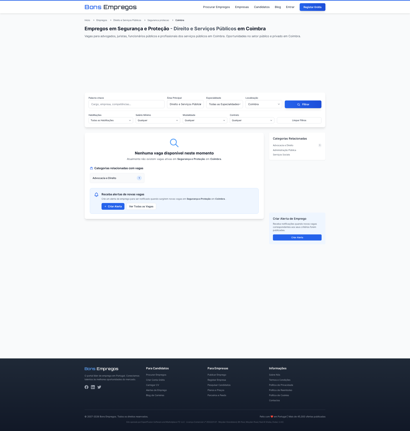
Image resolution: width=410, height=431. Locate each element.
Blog (278, 7)
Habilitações (95, 115)
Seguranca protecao (158, 20)
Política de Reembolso (280, 390)
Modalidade (189, 115)
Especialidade (213, 97)
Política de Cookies (279, 395)
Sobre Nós (274, 374)
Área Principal (174, 97)
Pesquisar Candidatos (219, 385)
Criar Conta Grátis (155, 379)
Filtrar (305, 104)
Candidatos (262, 7)
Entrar (290, 7)
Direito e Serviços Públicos (127, 20)
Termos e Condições (279, 379)
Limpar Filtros (299, 120)
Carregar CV (152, 385)
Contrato (234, 115)
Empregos (101, 20)
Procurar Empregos (216, 7)
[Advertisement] (181, 66)
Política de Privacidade (281, 385)
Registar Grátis (312, 7)
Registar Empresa (217, 379)
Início (87, 20)
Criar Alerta (115, 206)
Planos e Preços (216, 390)
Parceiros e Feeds (217, 395)
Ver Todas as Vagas (141, 206)
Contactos (274, 400)
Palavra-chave (96, 97)
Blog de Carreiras (155, 395)
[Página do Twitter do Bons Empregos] (99, 387)
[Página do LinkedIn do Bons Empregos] (93, 387)
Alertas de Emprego (156, 390)
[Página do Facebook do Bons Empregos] (86, 387)
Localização (252, 97)
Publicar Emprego (217, 374)
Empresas (242, 7)
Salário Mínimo (143, 115)
